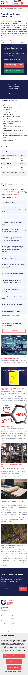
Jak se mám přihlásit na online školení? (12, 217)
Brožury (12, 626)
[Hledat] (22, 3)
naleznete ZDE (17, 194)
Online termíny (14, 83)
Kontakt (12, 623)
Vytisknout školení (22, 41)
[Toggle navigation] (26, 3)
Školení (6, 8)
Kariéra (12, 618)
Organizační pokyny (14, 88)
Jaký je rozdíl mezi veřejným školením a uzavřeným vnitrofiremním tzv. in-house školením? (12, 209)
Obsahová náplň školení (14, 84)
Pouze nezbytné (14, 667)
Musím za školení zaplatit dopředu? (11, 311)
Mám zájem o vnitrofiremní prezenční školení (14, 65)
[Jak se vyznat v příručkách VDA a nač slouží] (14, 489)
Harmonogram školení (14, 86)
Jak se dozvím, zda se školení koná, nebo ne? (12, 305)
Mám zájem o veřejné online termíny (14, 70)
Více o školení (14, 330)
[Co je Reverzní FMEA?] (14, 414)
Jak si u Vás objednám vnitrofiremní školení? (11, 223)
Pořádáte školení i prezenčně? (10, 202)
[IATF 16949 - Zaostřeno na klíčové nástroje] (14, 452)
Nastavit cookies (14, 662)
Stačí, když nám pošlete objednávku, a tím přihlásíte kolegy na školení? (13, 230)
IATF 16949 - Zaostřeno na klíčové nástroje (11, 465)
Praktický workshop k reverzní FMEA (10, 10)
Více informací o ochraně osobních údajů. (14, 671)
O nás (2, 626)
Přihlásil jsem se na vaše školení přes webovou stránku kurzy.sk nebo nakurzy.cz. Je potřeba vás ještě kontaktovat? (13, 238)
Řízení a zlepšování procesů (15, 8)
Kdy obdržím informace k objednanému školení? (12, 297)
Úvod (2, 8)
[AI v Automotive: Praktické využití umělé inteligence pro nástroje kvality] (14, 345)
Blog (12, 621)
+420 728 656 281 (15, 94)
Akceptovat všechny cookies (14, 656)
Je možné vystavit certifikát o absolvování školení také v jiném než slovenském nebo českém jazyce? (13, 265)
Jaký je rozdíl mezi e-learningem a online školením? (12, 274)
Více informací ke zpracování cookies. (14, 673)
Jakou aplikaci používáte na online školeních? (11, 290)
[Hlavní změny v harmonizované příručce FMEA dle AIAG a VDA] (14, 533)
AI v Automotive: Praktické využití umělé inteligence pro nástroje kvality (13, 358)
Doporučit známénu (13, 41)
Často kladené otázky (14, 90)
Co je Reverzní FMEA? (7, 426)
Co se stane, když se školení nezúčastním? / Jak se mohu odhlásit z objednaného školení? (13, 282)
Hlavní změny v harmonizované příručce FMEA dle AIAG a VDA (13, 546)
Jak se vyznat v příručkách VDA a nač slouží (12, 502)
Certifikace (3, 623)
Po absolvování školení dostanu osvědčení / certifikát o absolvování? (13, 257)
